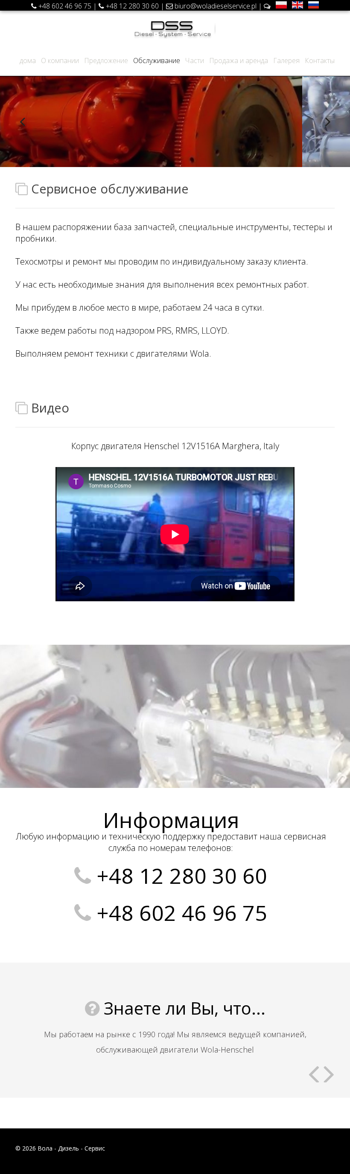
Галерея (286, 60)
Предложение (106, 60)
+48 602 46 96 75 (64, 6)
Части (194, 60)
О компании (60, 60)
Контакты (320, 60)
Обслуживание (156, 60)
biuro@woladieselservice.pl (216, 6)
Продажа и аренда (238, 60)
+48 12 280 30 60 (132, 6)
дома (28, 60)
